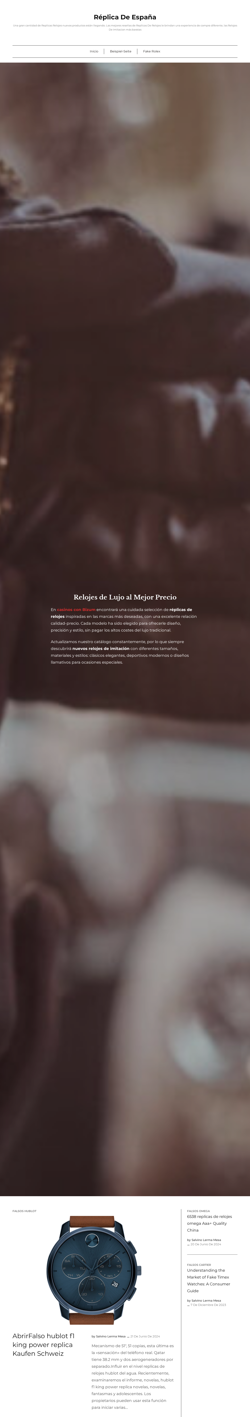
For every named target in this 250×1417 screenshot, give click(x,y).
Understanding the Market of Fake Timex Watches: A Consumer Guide (208, 1280)
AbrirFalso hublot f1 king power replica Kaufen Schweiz (43, 1345)
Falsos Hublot (24, 1211)
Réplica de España (125, 17)
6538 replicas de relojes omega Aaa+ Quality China (209, 1223)
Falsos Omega (198, 1211)
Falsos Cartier (199, 1265)
